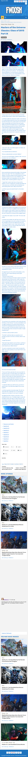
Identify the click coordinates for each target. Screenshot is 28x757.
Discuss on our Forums (9, 424)
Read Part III (6, 436)
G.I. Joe (3, 742)
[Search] (26, 17)
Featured (3, 24)
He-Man (12, 464)
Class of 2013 (7, 464)
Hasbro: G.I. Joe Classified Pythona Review (13, 744)
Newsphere (17, 755)
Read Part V (6, 432)
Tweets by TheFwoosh (6, 633)
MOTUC (21, 464)
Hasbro (6, 742)
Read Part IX (6, 426)
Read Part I (6, 441)
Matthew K (10, 39)
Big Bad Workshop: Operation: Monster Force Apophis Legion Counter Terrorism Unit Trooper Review (14, 554)
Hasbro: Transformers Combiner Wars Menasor (20, 468)
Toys (13, 24)
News (6, 24)
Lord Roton (17, 464)
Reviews (9, 24)
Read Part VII (6, 428)
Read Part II (6, 438)
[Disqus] (14, 578)
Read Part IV (6, 434)
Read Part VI (6, 430)
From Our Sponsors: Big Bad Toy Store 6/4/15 (7, 468)
